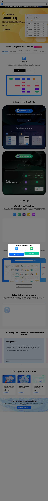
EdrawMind (32, 253)
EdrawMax (17, 254)
